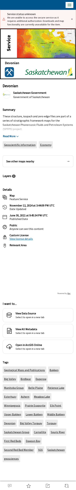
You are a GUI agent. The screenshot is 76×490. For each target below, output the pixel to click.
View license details (21, 238)
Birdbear (26, 379)
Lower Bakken (34, 414)
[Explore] (38, 273)
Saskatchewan (56, 450)
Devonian (9, 423)
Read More (9, 136)
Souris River (58, 432)
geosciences (11, 458)
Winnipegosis (12, 405)
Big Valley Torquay (31, 423)
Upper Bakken (12, 414)
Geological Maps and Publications (24, 370)
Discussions (9, 485)
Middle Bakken (56, 414)
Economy (45, 145)
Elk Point (55, 405)
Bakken (54, 370)
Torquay (51, 423)
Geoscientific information (20, 145)
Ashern (25, 396)
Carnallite (40, 432)
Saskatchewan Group (16, 432)
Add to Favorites (28, 485)
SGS (40, 450)
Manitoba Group (14, 388)
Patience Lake (56, 388)
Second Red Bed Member (19, 450)
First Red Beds (12, 441)
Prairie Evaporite (35, 405)
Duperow (41, 379)
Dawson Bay (33, 441)
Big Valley (10, 379)
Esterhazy (10, 396)
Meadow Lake (42, 396)
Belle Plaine (35, 388)
